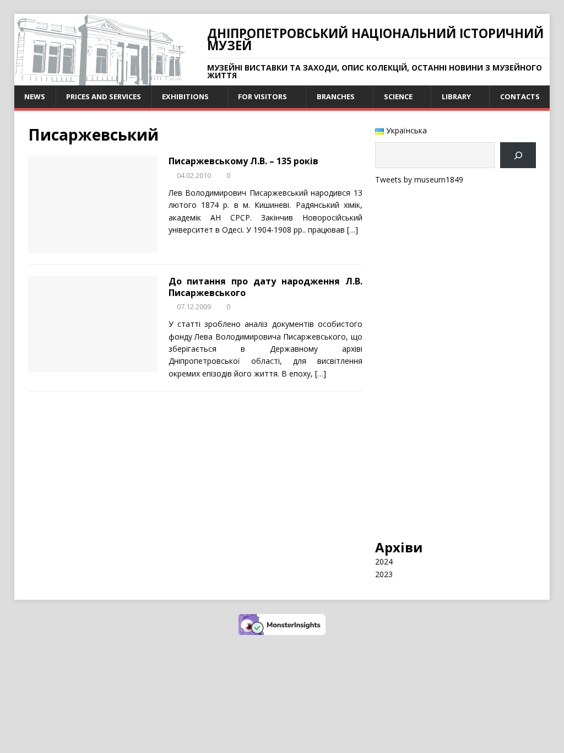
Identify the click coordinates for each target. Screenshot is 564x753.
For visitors (262, 96)
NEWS (34, 96)
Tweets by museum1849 (419, 179)
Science (398, 96)
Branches (336, 96)
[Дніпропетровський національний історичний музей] (99, 79)
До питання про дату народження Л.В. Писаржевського (265, 287)
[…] (352, 229)
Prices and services (103, 96)
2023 (384, 574)
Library (456, 96)
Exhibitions (185, 96)
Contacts (520, 96)
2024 (384, 561)
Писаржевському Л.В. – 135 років (243, 161)
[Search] (518, 155)
